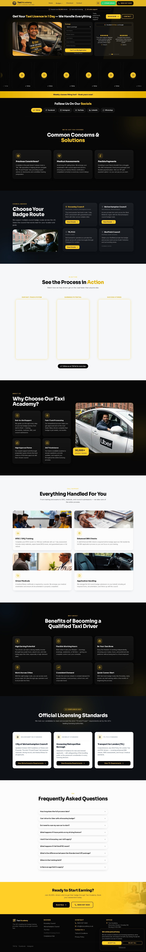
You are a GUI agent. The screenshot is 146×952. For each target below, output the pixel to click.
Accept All (112, 943)
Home (51, 3)
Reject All (132, 943)
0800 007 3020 (83, 905)
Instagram (66, 110)
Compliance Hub (49, 936)
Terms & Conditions (81, 933)
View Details (71, 222)
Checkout (69, 3)
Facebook (51, 110)
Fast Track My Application (78, 50)
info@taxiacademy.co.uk (85, 926)
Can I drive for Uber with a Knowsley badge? (57, 818)
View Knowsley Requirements (71, 763)
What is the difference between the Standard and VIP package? (65, 853)
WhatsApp (109, 110)
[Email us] (98, 3)
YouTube (81, 110)
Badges (58, 3)
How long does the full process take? (55, 811)
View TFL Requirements (112, 763)
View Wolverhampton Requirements (31, 763)
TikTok (37, 110)
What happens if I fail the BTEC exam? (55, 846)
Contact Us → (80, 930)
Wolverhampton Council (51, 926)
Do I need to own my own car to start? (55, 825)
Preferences (122, 947)
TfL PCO (46, 930)
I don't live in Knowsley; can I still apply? (56, 839)
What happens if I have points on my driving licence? (60, 832)
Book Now (112, 16)
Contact (79, 3)
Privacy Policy (79, 937)
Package (68, 24)
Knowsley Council (49, 923)
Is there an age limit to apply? (52, 867)
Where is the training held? (50, 860)
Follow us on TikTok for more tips (74, 366)
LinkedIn (94, 110)
